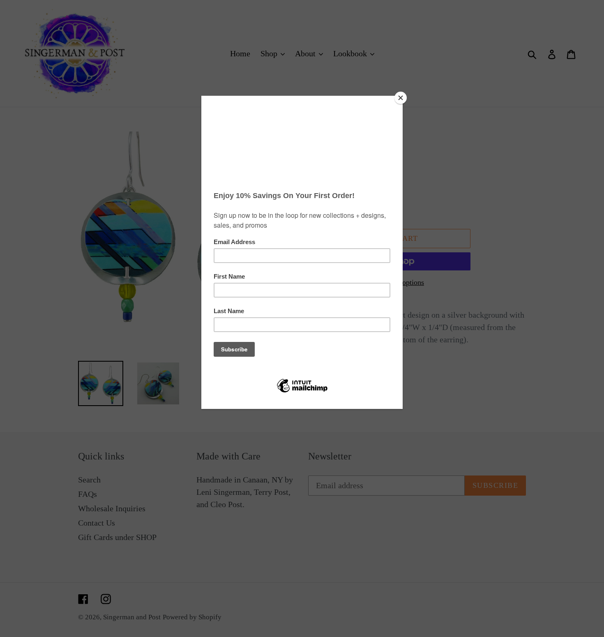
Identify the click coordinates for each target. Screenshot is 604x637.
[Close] (400, 98)
